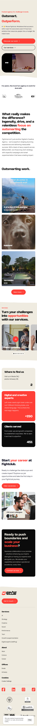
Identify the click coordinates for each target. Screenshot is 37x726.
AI (2, 615)
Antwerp (4, 672)
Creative (4, 623)
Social (4, 627)
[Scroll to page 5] (20, 353)
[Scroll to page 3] (17, 353)
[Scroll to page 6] (21, 353)
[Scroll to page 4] (18, 353)
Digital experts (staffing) (9, 642)
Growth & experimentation (10, 638)
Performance (6, 630)
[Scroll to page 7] (23, 353)
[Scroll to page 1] (14, 353)
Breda (3, 668)
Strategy (4, 619)
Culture (4, 655)
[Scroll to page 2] (15, 353)
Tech (3, 634)
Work (3, 651)
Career (4, 659)
